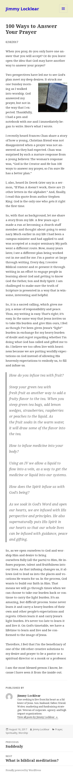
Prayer (58, 729)
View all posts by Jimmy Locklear (36, 717)
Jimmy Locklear (22, 9)
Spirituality (11, 733)
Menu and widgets (63, 12)
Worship (23, 733)
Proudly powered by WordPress (23, 770)
